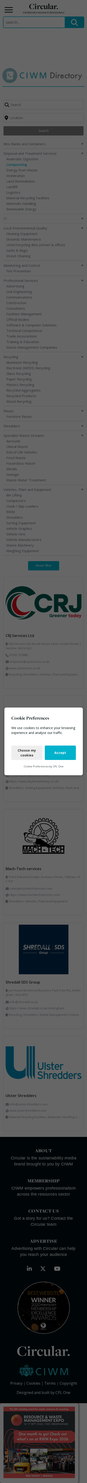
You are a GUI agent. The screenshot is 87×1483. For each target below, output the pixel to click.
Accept (60, 753)
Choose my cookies (27, 752)
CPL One (58, 766)
